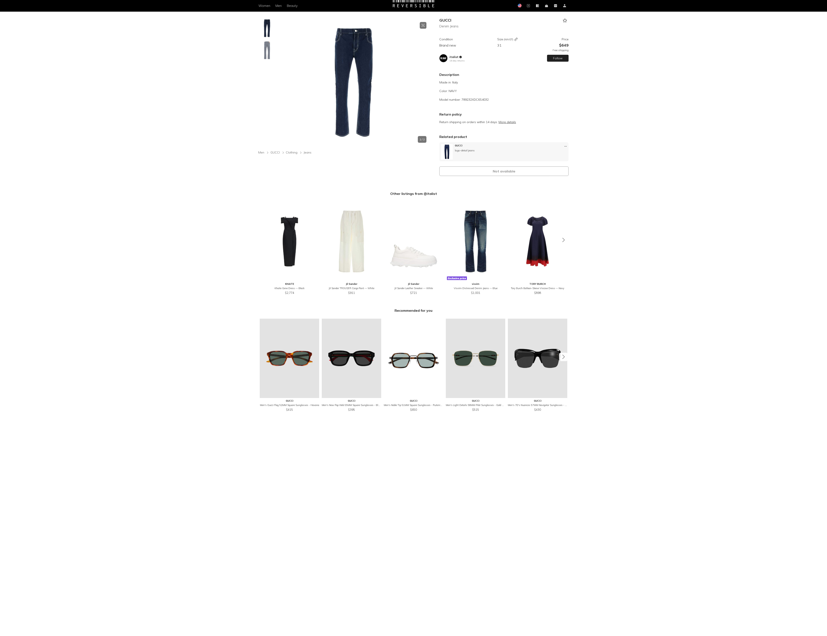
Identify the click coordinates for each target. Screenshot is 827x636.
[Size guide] (516, 39)
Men (278, 6)
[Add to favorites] (565, 20)
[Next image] (426, 82)
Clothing (291, 152)
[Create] (528, 6)
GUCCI (445, 20)
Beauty (292, 6)
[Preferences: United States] (519, 6)
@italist (430, 193)
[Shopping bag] (546, 6)
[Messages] (555, 6)
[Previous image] (281, 82)
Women (264, 6)
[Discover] (537, 6)
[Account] (564, 6)
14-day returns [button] (457, 60)
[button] (354, 82)
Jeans (307, 152)
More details (507, 122)
